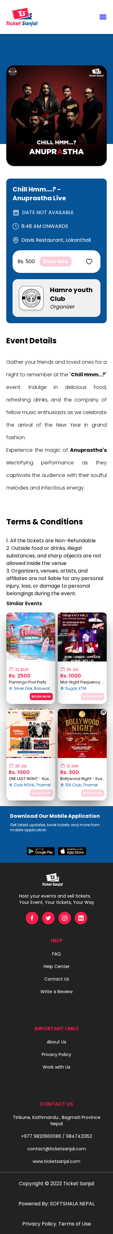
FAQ (56, 954)
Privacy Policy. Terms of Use (56, 1223)
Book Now (55, 261)
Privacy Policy (56, 1054)
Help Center (57, 966)
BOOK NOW (41, 696)
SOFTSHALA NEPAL (72, 1203)
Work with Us (56, 1067)
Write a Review (56, 991)
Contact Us (56, 979)
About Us (56, 1042)
